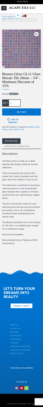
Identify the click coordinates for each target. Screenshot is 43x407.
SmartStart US (23, 404)
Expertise (14, 332)
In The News (15, 339)
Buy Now (21, 112)
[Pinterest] (21, 388)
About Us (14, 325)
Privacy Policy (17, 353)
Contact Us (15, 328)
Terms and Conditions (20, 350)
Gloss (11, 129)
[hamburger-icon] (4, 8)
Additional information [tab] (17, 146)
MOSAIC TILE (19, 129)
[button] (36, 34)
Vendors (14, 343)
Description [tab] (11, 141)
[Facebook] (16, 388)
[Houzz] (26, 388)
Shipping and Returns (20, 346)
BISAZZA (31, 127)
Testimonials (16, 336)
